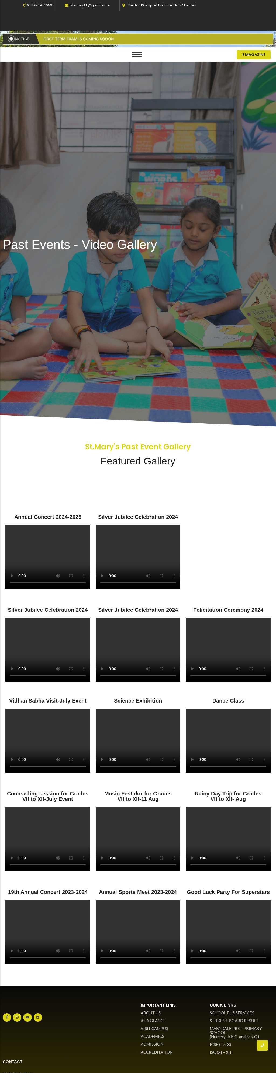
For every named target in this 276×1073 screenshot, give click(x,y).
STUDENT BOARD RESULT (234, 1020)
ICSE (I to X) (220, 1044)
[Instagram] (17, 1017)
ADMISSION (152, 1044)
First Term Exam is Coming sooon (78, 38)
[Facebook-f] (7, 1017)
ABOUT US (151, 1012)
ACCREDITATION (157, 1051)
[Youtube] (27, 1017)
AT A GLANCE (153, 1020)
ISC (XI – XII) (221, 1052)
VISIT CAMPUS (154, 1028)
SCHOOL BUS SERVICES (232, 1012)
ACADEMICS (152, 1036)
